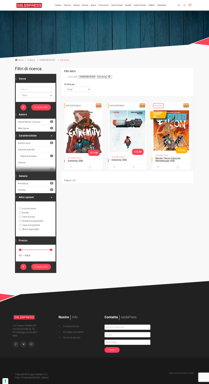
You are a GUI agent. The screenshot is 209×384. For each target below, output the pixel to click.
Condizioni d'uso (71, 326)
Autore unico (35, 143)
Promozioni (104, 5)
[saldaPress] (29, 5)
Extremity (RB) (75, 160)
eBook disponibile (30, 229)
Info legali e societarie (73, 332)
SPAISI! (151, 5)
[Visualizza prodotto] (90, 167)
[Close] (108, 77)
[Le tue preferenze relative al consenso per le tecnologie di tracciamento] (5, 381)
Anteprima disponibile (32, 221)
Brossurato (36, 169)
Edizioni (67, 5)
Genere (76, 5)
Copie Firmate (140, 5)
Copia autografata (31, 225)
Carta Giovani (117, 5)
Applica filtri (42, 107)
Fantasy (35, 190)
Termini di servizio (71, 337)
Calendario (161, 5)
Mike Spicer (35, 128)
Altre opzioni (26, 197)
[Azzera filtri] (23, 107)
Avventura (35, 183)
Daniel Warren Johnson (35, 122)
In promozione (29, 208)
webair (191, 373)
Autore (23, 114)
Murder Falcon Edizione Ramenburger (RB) (168, 159)
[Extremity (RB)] (83, 136)
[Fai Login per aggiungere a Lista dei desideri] (70, 167)
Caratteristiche (28, 135)
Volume (22, 162)
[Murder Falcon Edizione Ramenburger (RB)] (171, 136)
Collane (58, 5)
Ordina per (69, 84)
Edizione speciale (26, 149)
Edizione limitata (36, 156)
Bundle (128, 5)
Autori (93, 5)
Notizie (85, 5)
